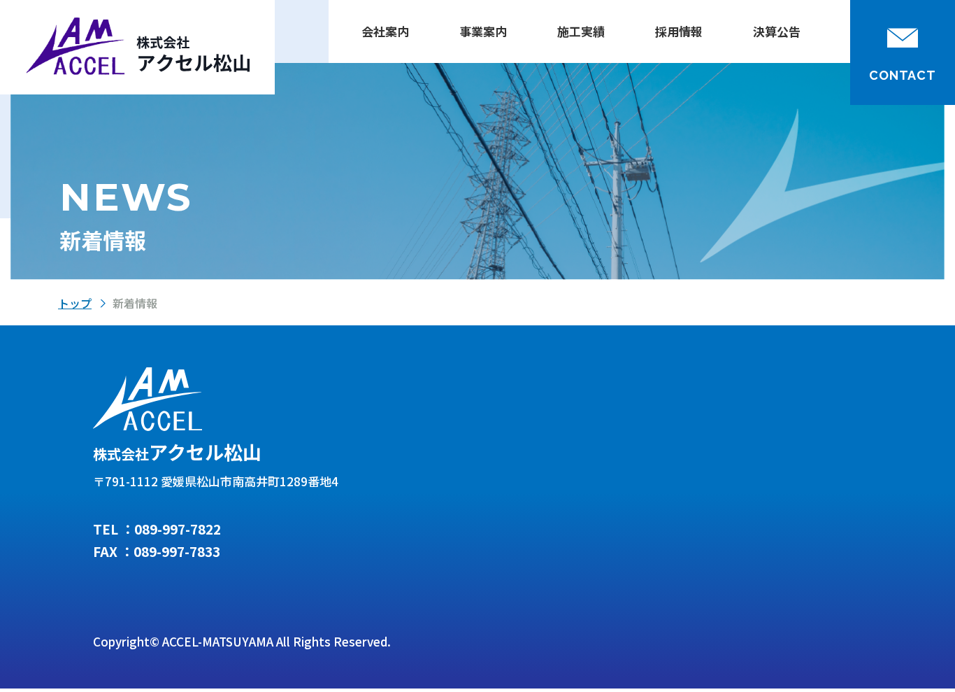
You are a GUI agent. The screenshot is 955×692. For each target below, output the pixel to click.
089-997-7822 (177, 528)
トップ (75, 303)
